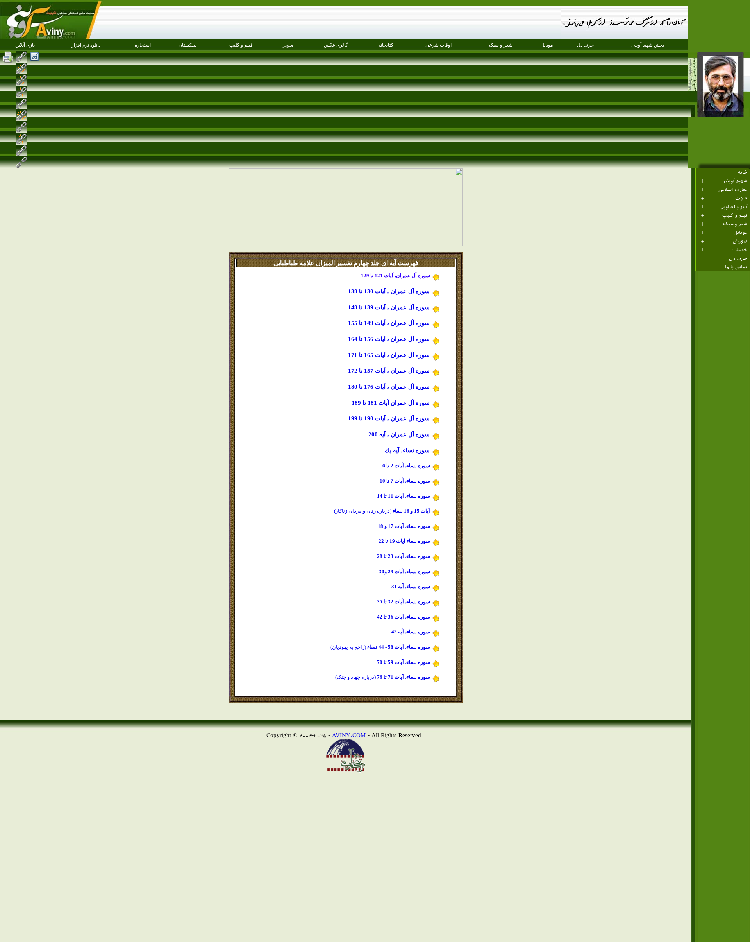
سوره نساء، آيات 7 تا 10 (405, 481)
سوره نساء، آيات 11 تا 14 (404, 496)
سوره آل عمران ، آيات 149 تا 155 (389, 323)
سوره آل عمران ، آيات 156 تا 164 (389, 339)
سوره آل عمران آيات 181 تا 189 (391, 403)
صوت (741, 198)
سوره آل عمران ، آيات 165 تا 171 (389, 355)
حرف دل (738, 258)
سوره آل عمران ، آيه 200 (399, 434)
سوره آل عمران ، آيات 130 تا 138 (389, 291)
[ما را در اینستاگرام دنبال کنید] (34, 56)
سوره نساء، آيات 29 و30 (405, 571)
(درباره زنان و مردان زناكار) (382, 511)
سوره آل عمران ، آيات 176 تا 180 (389, 387)
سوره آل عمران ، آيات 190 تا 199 (389, 418)
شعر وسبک (735, 224)
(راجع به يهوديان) (367, 647)
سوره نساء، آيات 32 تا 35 (404, 602)
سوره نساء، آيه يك (408, 450)
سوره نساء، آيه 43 (411, 632)
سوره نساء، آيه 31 (411, 586)
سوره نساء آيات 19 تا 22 (405, 541)
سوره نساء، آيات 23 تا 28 (404, 556)
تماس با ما (736, 267)
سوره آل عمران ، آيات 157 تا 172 (389, 371)
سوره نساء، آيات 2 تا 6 (406, 465)
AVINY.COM (349, 735)
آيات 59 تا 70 (390, 662)
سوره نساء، (417, 647)
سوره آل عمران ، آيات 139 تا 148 (389, 307)
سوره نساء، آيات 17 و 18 (404, 526)
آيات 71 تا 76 (390, 677)
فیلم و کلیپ (734, 215)
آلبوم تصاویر (734, 207)
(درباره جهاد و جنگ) (355, 677)
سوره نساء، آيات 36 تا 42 (404, 617)
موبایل (740, 232)
